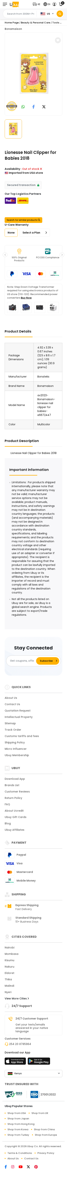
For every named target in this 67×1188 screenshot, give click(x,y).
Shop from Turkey (18, 1135)
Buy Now (26, 298)
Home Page (12, 22)
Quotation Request (18, 710)
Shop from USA (16, 1113)
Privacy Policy (45, 1153)
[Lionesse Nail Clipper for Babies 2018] (34, 73)
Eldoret (9, 973)
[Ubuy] (14, 4)
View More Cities (16, 998)
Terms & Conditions (19, 1153)
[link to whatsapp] (23, 107)
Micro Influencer (16, 749)
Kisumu (9, 960)
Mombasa (11, 954)
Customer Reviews (17, 791)
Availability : (13, 169)
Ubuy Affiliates (14, 830)
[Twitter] (30, 1167)
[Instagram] (15, 1167)
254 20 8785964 (20, 1044)
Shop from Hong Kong (20, 1124)
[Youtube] (23, 1167)
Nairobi (9, 947)
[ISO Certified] (41, 1094)
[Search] (60, 13)
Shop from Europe (46, 1135)
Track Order (13, 730)
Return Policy (13, 798)
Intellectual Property (19, 717)
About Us (11, 698)
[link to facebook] (33, 107)
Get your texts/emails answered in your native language (31, 1028)
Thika (8, 979)
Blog (8, 823)
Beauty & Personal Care (35, 22)
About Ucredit (14, 811)
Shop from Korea (17, 1129)
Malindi (9, 986)
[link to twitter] (44, 107)
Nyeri (8, 992)
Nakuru (9, 967)
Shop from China (44, 1129)
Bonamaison (13, 29)
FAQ (7, 804)
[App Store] (16, 1062)
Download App (15, 779)
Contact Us (12, 704)
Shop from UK (39, 1113)
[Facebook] (8, 1167)
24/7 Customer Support (31, 1018)
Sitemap (10, 723)
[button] (37, 4)
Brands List (12, 785)
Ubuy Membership (17, 755)
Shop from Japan (18, 1118)
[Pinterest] (38, 1167)
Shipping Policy (15, 742)
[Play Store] (39, 1062)
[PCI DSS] (13, 1094)
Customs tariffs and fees (22, 736)
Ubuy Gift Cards (15, 817)
